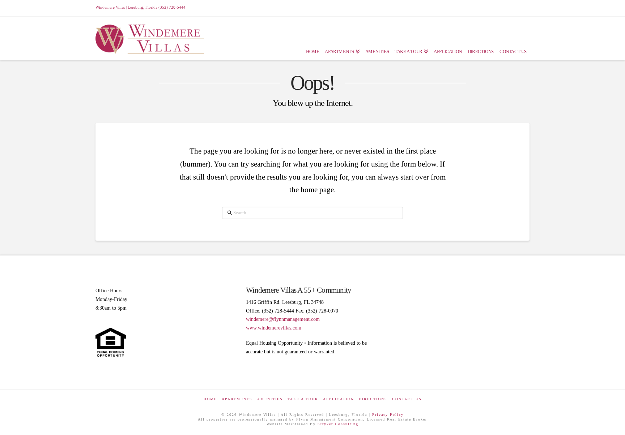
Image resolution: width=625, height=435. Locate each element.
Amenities (270, 399)
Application (338, 399)
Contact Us (407, 399)
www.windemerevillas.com (273, 328)
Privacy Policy (388, 415)
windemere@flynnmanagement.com (283, 319)
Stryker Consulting (338, 424)
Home (210, 399)
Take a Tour (303, 399)
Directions (373, 399)
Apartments (237, 399)
